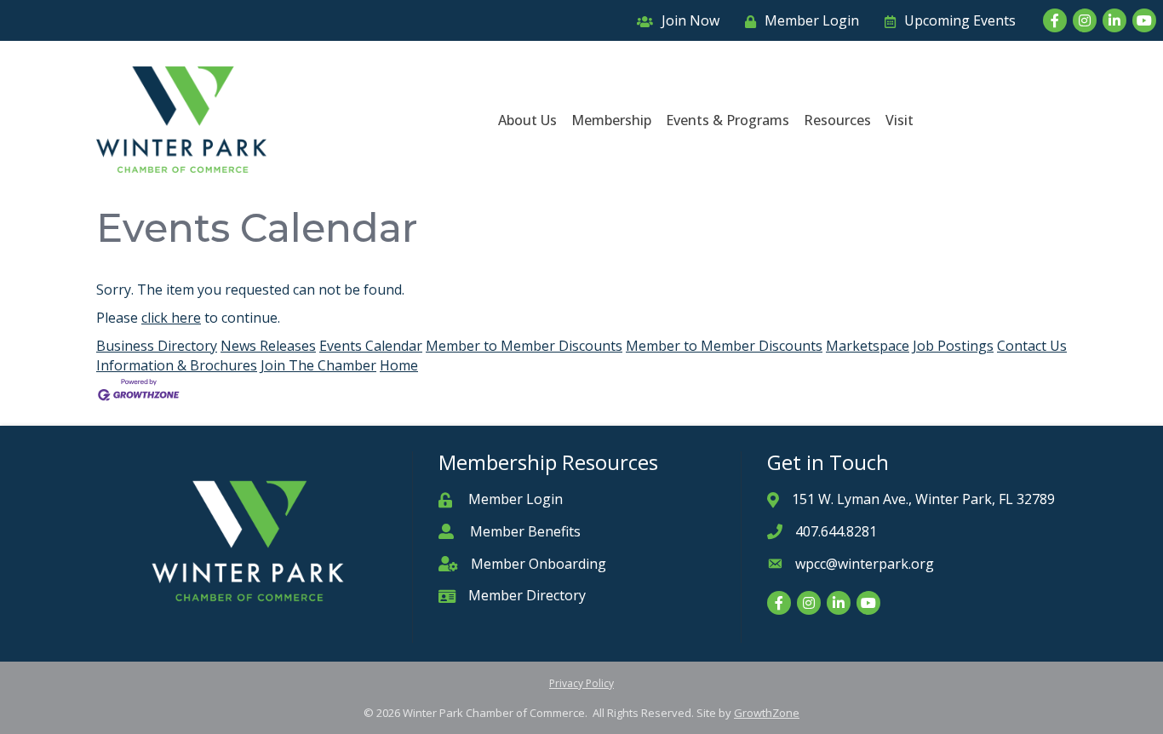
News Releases (268, 345)
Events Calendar (370, 345)
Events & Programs (727, 120)
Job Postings (953, 345)
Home (399, 365)
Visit (899, 120)
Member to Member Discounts (524, 345)
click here (171, 317)
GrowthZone (766, 712)
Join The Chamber (318, 365)
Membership (611, 120)
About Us (527, 120)
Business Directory (156, 345)
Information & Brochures (176, 365)
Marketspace (867, 345)
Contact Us (1032, 345)
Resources (837, 120)
